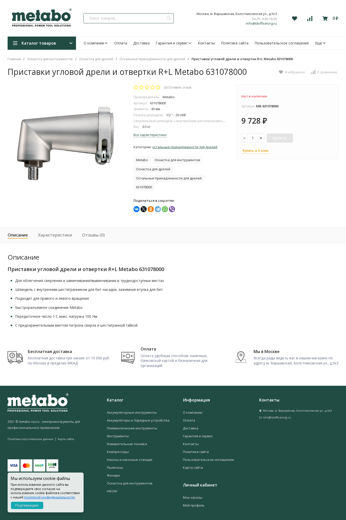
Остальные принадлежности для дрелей (152, 59)
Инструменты (118, 436)
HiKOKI (112, 491)
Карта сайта (66, 439)
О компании (94, 43)
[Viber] (172, 209)
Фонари (113, 475)
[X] (144, 209)
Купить (280, 138)
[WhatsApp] (165, 209)
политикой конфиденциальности (49, 497)
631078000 (144, 187)
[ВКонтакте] (136, 209)
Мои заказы (192, 497)
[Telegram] (158, 209)
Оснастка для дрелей (96, 59)
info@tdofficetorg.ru (261, 23)
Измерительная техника (127, 444)
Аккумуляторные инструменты (132, 412)
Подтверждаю (27, 505)
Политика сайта (234, 43)
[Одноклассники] (151, 209)
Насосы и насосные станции (129, 459)
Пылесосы (115, 467)
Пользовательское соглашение (282, 43)
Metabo (142, 160)
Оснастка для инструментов (50, 59)
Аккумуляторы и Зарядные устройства (138, 420)
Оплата (120, 43)
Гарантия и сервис (172, 43)
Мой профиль (194, 505)
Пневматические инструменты (132, 428)
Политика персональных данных (30, 439)
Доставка (141, 43)
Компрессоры (118, 451)
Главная (14, 59)
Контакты (206, 43)
